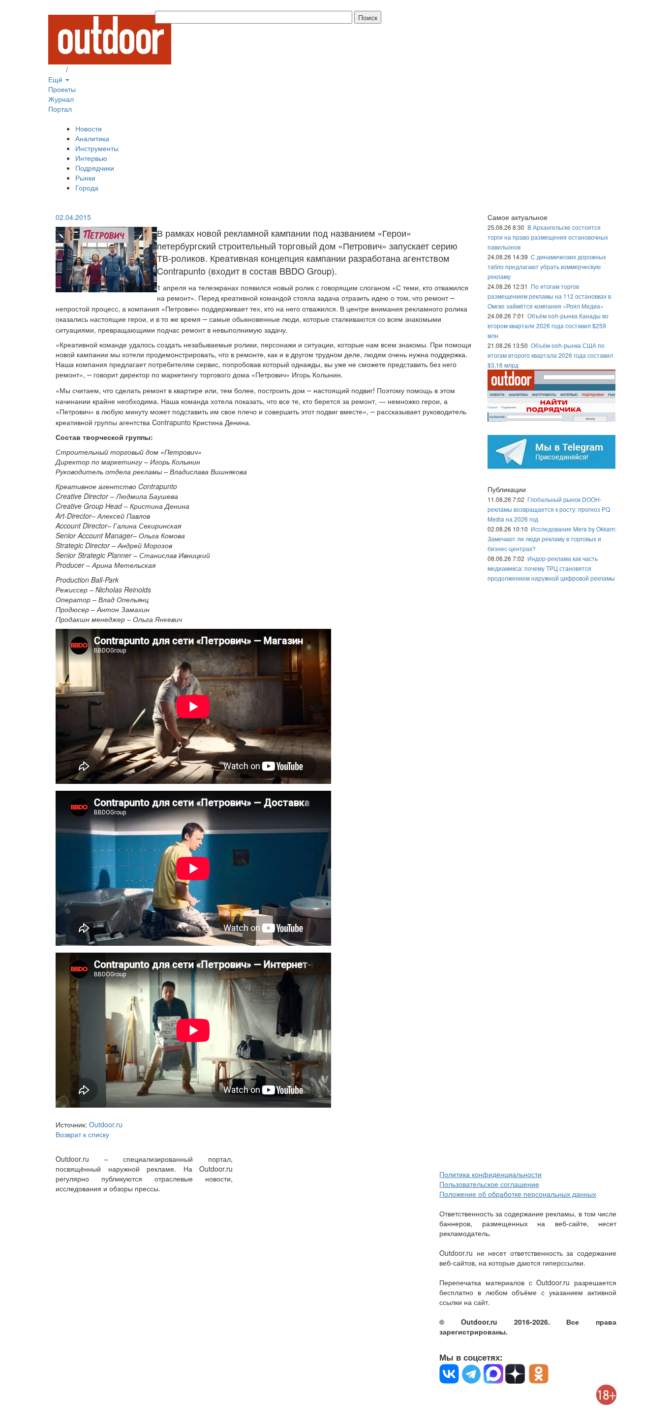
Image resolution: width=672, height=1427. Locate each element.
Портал (60, 109)
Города (86, 187)
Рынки (85, 178)
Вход (56, 69)
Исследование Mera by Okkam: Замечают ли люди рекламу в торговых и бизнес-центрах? (552, 539)
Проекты (62, 89)
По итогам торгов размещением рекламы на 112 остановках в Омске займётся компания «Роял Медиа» (549, 296)
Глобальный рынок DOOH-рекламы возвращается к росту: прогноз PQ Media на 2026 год (549, 509)
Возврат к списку (82, 1134)
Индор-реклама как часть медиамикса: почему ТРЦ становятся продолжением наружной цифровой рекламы (551, 568)
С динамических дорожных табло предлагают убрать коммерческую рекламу (547, 266)
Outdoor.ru (105, 1124)
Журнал (61, 99)
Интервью (91, 158)
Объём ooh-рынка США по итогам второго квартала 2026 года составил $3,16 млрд (550, 355)
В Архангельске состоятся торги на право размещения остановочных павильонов (548, 237)
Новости (88, 128)
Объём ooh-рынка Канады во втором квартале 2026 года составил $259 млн (548, 325)
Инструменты (97, 148)
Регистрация (90, 69)
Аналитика (92, 138)
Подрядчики (94, 168)
